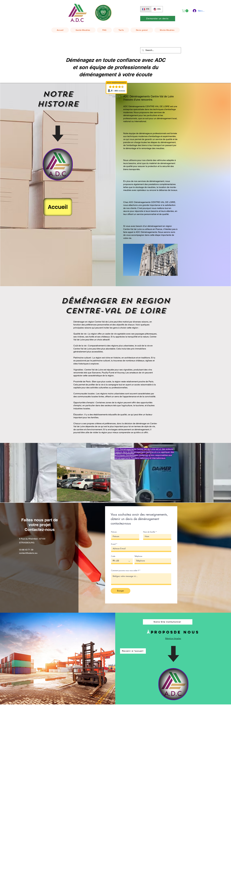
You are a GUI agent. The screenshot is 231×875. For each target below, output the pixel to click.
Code (113, 556)
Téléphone (138, 556)
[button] (185, 10)
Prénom (114, 532)
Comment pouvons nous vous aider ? (125, 570)
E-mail (113, 544)
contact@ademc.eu (28, 553)
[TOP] (58, 164)
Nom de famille (149, 532)
